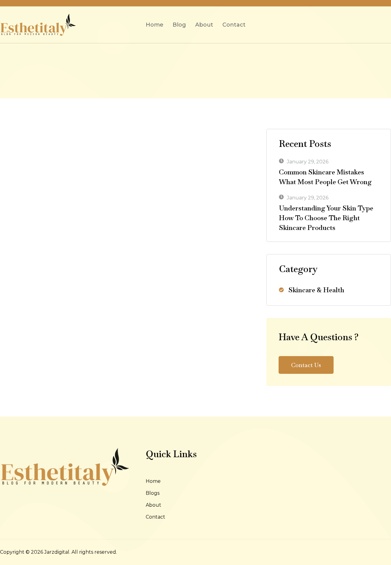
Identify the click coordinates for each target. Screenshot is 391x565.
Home (154, 24)
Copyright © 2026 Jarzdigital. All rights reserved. (58, 552)
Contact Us (306, 365)
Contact (234, 24)
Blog (179, 24)
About (204, 24)
